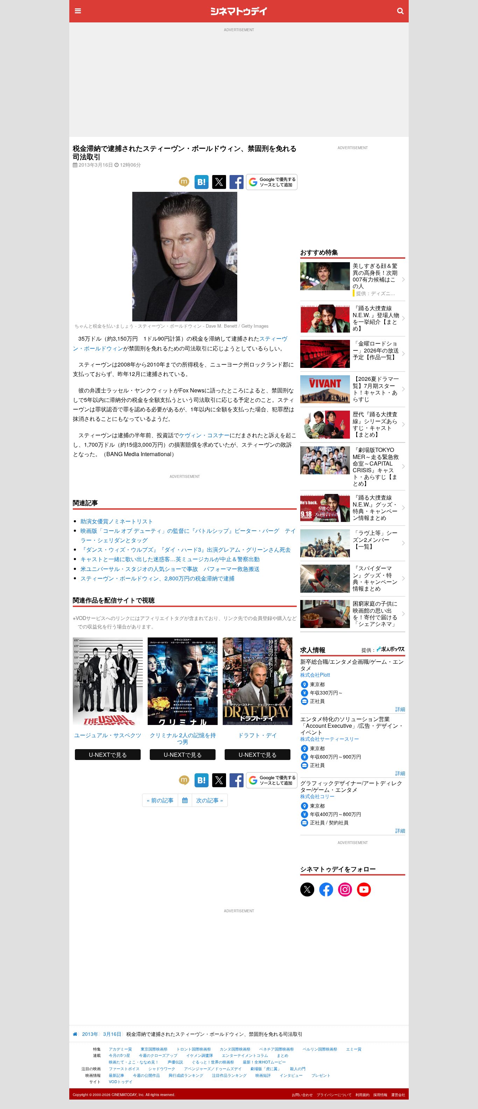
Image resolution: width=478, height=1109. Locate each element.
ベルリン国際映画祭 (320, 1049)
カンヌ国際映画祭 (235, 1049)
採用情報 (380, 1094)
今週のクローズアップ (158, 1055)
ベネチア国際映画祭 (276, 1049)
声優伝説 (175, 1062)
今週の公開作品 (146, 1075)
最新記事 (116, 1075)
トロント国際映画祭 (193, 1049)
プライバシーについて (334, 1094)
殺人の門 (297, 1068)
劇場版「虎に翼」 (266, 1068)
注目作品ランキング (229, 1075)
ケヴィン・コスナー (204, 435)
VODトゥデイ (121, 1081)
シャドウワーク (161, 1068)
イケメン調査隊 (199, 1055)
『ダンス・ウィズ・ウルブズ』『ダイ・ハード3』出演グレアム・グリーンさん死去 (185, 549)
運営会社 (398, 1094)
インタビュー (291, 1075)
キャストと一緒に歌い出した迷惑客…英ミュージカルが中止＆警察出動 (170, 559)
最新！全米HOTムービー (264, 1062)
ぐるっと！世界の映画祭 (213, 1062)
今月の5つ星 (119, 1055)
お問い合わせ (302, 1094)
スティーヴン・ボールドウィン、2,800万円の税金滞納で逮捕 (157, 578)
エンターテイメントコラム (245, 1055)
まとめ (282, 1055)
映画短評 (263, 1075)
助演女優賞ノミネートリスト (116, 521)
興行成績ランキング (186, 1075)
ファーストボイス (124, 1068)
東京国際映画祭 (154, 1049)
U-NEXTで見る (108, 755)
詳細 (400, 709)
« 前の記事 (160, 800)
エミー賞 (353, 1049)
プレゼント (321, 1075)
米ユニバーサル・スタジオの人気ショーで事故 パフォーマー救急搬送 (170, 569)
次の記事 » (209, 800)
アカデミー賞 (120, 1049)
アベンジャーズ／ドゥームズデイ (213, 1068)
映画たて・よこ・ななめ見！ (134, 1062)
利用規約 (363, 1094)
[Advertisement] (239, 84)
